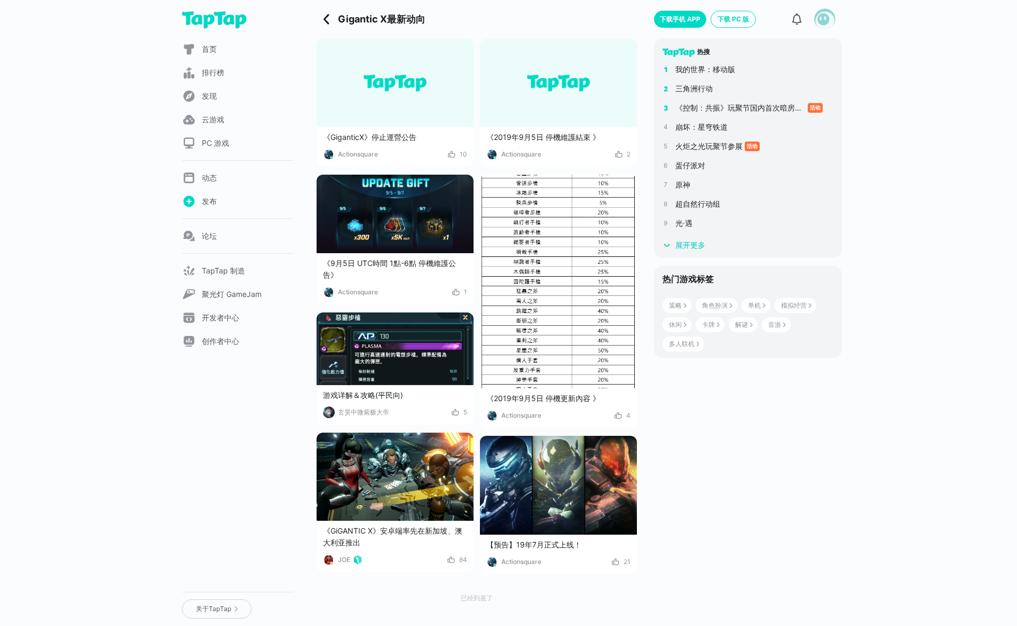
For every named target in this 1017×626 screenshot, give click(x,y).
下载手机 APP (680, 19)
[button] (824, 19)
